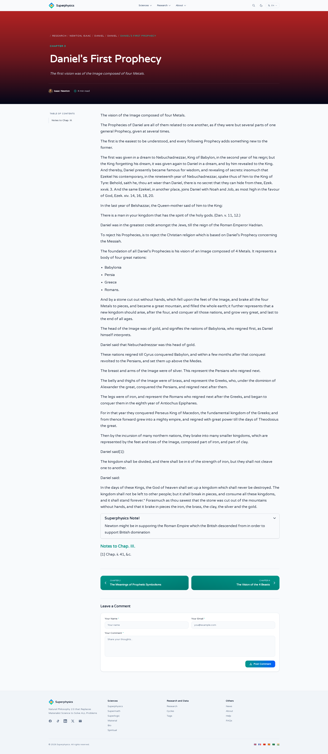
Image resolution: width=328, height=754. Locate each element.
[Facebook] (50, 721)
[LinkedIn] (65, 721)
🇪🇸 (269, 744)
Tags (169, 715)
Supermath (114, 711)
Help (228, 715)
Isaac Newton (62, 90)
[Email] (80, 721)
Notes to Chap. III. (62, 120)
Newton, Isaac (80, 35)
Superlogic (114, 715)
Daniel (99, 35)
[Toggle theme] (261, 5)
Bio (109, 725)
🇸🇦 (273, 744)
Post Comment (262, 663)
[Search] (254, 5)
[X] (72, 721)
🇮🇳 (278, 744)
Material (112, 720)
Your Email (198, 618)
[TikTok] (57, 721)
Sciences (144, 5)
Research (162, 5)
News (229, 706)
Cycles (170, 711)
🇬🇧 (255, 744)
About (179, 5)
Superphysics (115, 706)
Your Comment (114, 633)
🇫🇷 (259, 744)
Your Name (112, 618)
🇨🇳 (264, 744)
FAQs (229, 720)
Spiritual (112, 730)
